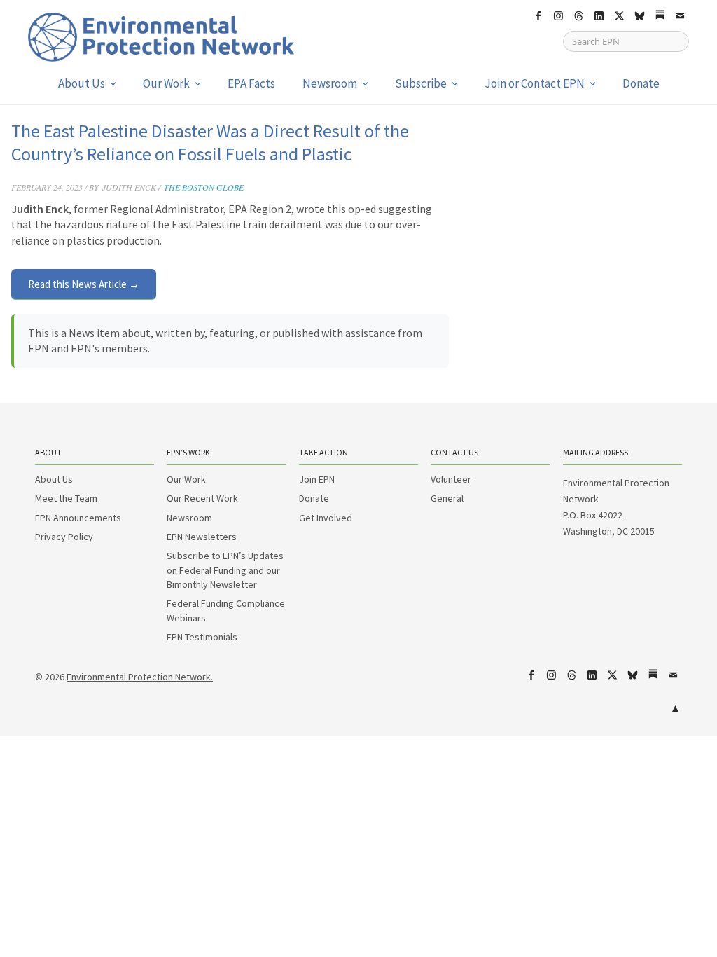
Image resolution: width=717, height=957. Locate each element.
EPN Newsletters (202, 536)
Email (679, 16)
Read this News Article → (83, 284)
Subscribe (421, 83)
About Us (81, 83)
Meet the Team (66, 498)
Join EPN (317, 479)
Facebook (537, 16)
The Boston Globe (204, 187)
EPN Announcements (78, 517)
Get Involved (325, 517)
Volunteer (451, 479)
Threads (578, 16)
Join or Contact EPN (535, 83)
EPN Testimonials (202, 637)
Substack (659, 16)
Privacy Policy (64, 536)
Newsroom (329, 83)
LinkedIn (598, 16)
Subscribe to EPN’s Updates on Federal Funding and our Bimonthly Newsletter (225, 570)
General (447, 498)
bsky (639, 16)
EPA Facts (251, 83)
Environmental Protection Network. (140, 676)
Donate (641, 83)
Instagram (558, 16)
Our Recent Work (202, 498)
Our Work (166, 83)
